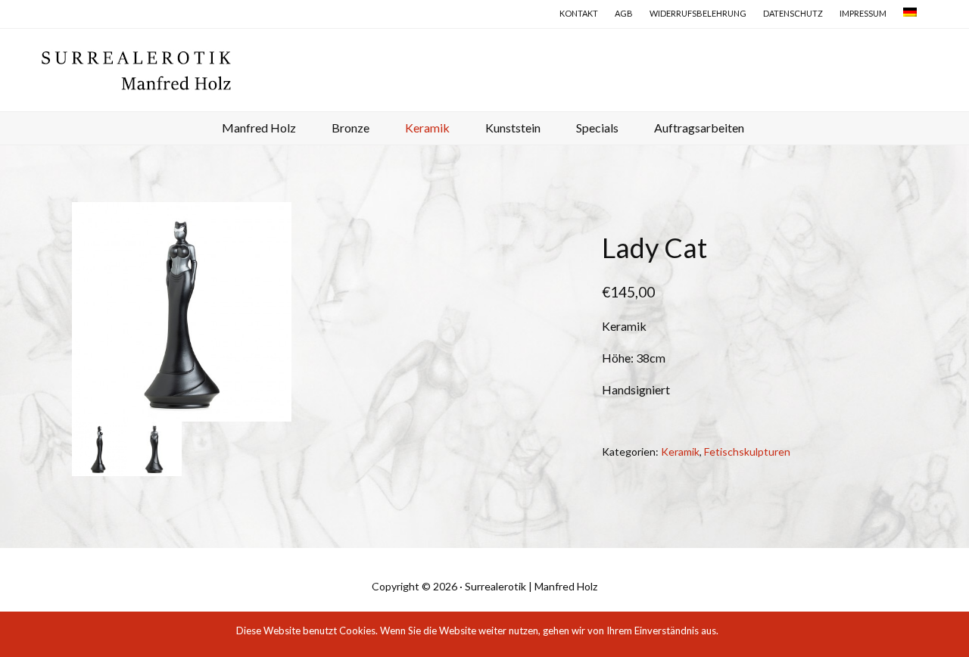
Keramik (680, 451)
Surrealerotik (489, 69)
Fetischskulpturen (747, 451)
